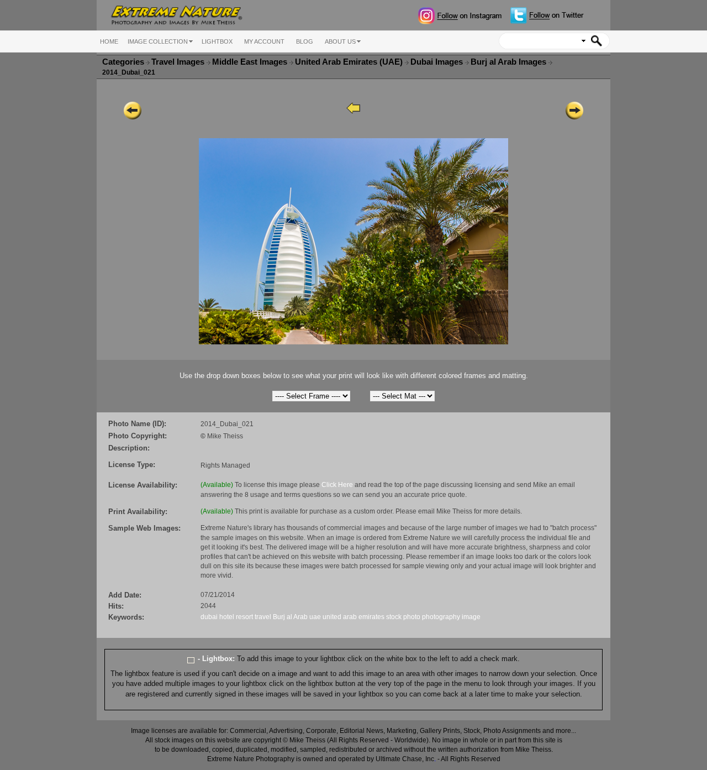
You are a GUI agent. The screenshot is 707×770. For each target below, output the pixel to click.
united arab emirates (353, 617)
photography (441, 617)
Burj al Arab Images (509, 61)
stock (394, 617)
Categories (123, 61)
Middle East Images (250, 61)
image (471, 617)
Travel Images (179, 61)
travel (263, 617)
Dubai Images (437, 61)
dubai (209, 617)
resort (244, 617)
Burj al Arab (290, 617)
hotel (226, 617)
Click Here (337, 485)
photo (411, 617)
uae (315, 617)
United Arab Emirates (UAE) (350, 61)
